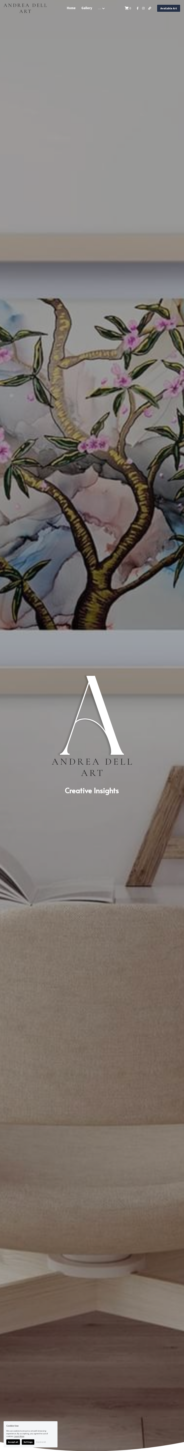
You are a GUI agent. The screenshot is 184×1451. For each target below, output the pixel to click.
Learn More (19, 1436)
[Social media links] (138, 8)
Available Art (168, 8)
